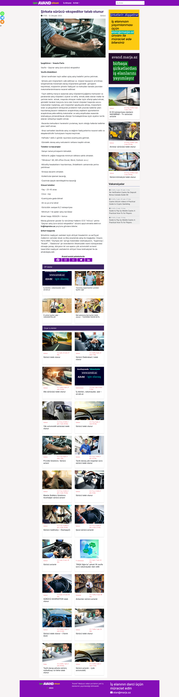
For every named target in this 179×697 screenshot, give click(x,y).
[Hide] (1, 26)
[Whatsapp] (73, 260)
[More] (2, 22)
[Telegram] (81, 260)
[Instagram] (65, 260)
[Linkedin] (88, 260)
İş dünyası (67, 3)
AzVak (75, 3)
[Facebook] (58, 260)
